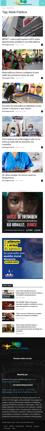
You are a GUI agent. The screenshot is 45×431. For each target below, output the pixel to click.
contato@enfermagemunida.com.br (25, 392)
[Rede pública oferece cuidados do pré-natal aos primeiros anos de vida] (22, 59)
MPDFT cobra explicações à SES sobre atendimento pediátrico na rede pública (21, 40)
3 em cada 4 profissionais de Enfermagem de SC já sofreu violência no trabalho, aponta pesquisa (29, 293)
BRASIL (4, 135)
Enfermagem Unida (8, 44)
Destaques (6, 102)
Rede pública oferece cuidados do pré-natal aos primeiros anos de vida (20, 73)
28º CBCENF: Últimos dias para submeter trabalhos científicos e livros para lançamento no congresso (29, 304)
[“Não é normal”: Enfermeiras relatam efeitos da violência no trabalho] (8, 317)
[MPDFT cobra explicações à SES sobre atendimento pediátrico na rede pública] (22, 26)
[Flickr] (20, 365)
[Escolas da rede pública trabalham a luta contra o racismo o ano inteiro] (22, 93)
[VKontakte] (30, 365)
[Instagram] (25, 365)
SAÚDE (4, 35)
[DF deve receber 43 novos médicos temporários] (22, 162)
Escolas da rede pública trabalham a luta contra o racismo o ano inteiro (21, 107)
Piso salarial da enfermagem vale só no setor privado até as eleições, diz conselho (21, 142)
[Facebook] (15, 365)
